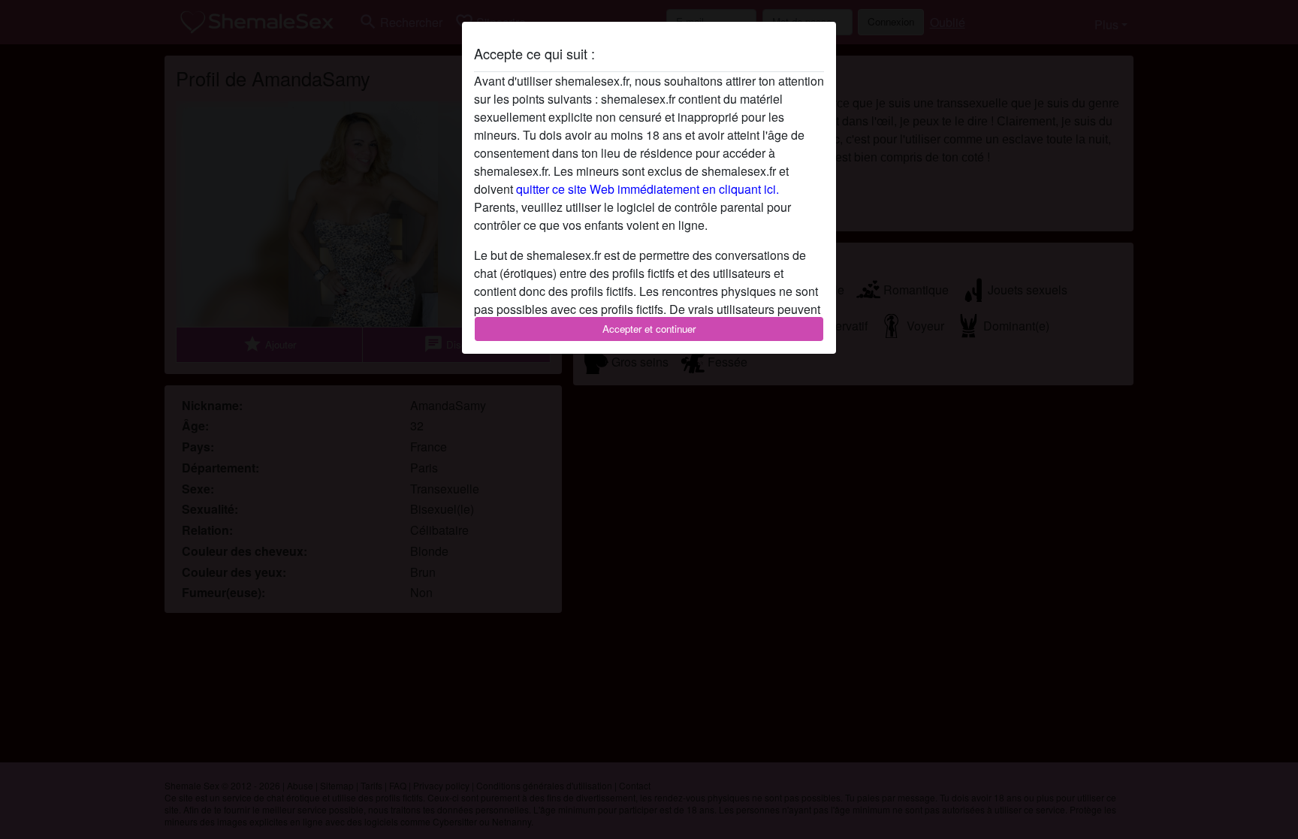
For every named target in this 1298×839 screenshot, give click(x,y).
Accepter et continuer (649, 328)
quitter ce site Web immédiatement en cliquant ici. (647, 189)
